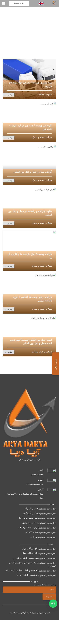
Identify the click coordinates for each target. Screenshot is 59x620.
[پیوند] (51, 3)
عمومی (48, 94)
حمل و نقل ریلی (31, 508)
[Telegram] (41, 464)
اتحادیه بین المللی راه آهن (27, 575)
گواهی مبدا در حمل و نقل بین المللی (33, 171)
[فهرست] (3, 3)
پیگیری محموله (19, 3)
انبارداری (34, 537)
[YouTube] (34, 464)
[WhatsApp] (54, 464)
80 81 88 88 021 (37, 475)
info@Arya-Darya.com (34, 484)
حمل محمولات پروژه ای (28, 518)
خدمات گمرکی (31, 532)
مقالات (41, 94)
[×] (53, 603)
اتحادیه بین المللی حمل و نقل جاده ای (22, 570)
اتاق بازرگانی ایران (30, 548)
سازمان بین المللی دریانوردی (25, 558)
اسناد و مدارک (38, 137)
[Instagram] (48, 464)
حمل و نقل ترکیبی (30, 513)
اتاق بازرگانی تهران (30, 553)
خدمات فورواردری (30, 523)
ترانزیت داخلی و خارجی (28, 527)
